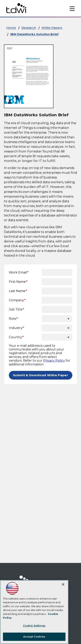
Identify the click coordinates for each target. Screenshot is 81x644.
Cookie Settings (34, 625)
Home (11, 28)
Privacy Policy (54, 360)
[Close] (63, 584)
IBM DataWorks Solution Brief (34, 34)
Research (28, 28)
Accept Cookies (34, 636)
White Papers (51, 28)
